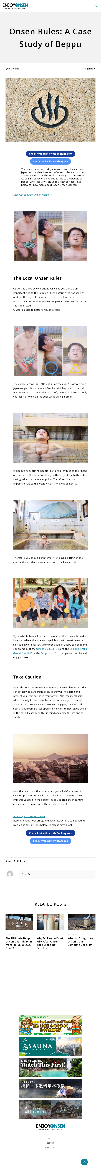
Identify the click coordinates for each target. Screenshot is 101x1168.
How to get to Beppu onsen (29, 816)
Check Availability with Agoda (50, 161)
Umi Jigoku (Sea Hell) (48, 648)
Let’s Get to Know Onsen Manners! (32, 194)
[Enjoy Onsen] (15, 6)
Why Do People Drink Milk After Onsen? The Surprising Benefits (50, 943)
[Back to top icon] (84, 1162)
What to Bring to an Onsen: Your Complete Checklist (80, 941)
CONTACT (50, 1143)
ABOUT (50, 1138)
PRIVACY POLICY (50, 1148)
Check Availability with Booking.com (50, 153)
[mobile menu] (87, 6)
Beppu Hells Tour (50, 653)
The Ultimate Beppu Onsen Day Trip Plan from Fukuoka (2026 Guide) (19, 943)
